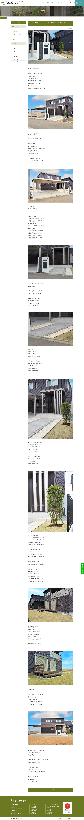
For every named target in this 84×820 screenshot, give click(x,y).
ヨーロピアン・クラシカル (17, 34)
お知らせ (50, 809)
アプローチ (15, 51)
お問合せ (50, 813)
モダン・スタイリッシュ (16, 31)
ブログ (49, 810)
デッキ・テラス (15, 48)
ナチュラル (14, 29)
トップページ (34, 804)
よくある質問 (34, 809)
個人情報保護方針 (14, 818)
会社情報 (50, 812)
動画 (49, 807)
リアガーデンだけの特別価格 (53, 806)
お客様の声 (34, 813)
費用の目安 (34, 806)
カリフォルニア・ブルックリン (18, 36)
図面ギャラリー (35, 812)
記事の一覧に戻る (51, 790)
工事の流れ (34, 807)
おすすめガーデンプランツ (53, 804)
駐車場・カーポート (16, 53)
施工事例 (34, 810)
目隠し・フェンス (15, 56)
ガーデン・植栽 (15, 61)
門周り (14, 46)
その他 (14, 39)
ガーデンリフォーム (16, 59)
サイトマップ (20, 818)
